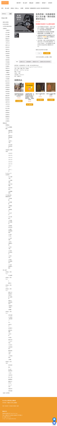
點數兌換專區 (6, 22)
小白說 (9, 373)
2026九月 (10, 161)
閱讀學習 (7, 116)
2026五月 (10, 153)
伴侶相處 (7, 62)
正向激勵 (46, 57)
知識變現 (7, 89)
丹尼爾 (9, 337)
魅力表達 (7, 108)
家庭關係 (7, 66)
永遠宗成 (10, 375)
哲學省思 (7, 41)
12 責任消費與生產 (10, 243)
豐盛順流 (7, 38)
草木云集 (10, 377)
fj (8, 281)
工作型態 (7, 106)
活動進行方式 (35, 61)
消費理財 (7, 55)
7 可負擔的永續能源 (10, 222)
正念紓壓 (7, 32)
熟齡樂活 (7, 68)
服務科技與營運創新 (10, 137)
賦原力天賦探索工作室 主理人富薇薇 (10, 295)
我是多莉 (10, 388)
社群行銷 (7, 104)
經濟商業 (7, 83)
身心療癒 (7, 34)
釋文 (9, 367)
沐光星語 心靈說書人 (10, 318)
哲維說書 (10, 390)
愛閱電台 (7, 125)
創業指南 (7, 87)
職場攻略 (7, 97)
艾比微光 (10, 345)
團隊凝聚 (7, 95)
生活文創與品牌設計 (10, 146)
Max (9, 322)
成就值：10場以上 (15, 8)
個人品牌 (25, 3)
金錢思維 (7, 53)
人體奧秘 (7, 72)
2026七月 (10, 157)
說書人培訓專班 (6, 393)
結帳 (18, 406)
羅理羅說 (10, 379)
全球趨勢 (7, 78)
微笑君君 (10, 365)
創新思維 (7, 91)
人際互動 (7, 57)
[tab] (17, 61)
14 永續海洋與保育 (10, 252)
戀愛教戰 (7, 60)
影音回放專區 (41, 57)
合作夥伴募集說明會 (7, 26)
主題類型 (37, 3)
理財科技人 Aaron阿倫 (10, 341)
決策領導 (7, 93)
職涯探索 (7, 100)
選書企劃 (31, 3)
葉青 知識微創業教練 (10, 302)
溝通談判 (7, 110)
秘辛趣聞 (7, 74)
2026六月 (10, 155)
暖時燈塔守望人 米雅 (10, 352)
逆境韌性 (7, 121)
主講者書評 (28, 61)
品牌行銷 (7, 102)
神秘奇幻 (7, 49)
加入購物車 (46, 53)
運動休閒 (7, 51)
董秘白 (9, 283)
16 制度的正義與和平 (10, 261)
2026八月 (10, 159)
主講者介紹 (22, 61)
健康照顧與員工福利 (10, 132)
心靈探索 (7, 30)
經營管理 (7, 85)
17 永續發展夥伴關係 (10, 266)
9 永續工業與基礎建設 (10, 231)
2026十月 (10, 164)
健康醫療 (7, 70)
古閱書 (9, 309)
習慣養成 (7, 112)
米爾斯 (21, 8)
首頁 (2, 8)
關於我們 (19, 3)
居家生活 (7, 45)
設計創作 (7, 47)
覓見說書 (10, 315)
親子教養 (7, 64)
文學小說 (7, 43)
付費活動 (45, 36)
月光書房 (10, 275)
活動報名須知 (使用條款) (45, 61)
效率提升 (7, 119)
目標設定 (7, 114)
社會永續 (7, 76)
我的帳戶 (44, 3)
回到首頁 (50, 3)
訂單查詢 (11, 406)
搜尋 (10, 13)
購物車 (14, 406)
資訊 (17, 61)
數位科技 (7, 81)
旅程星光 (10, 328)
